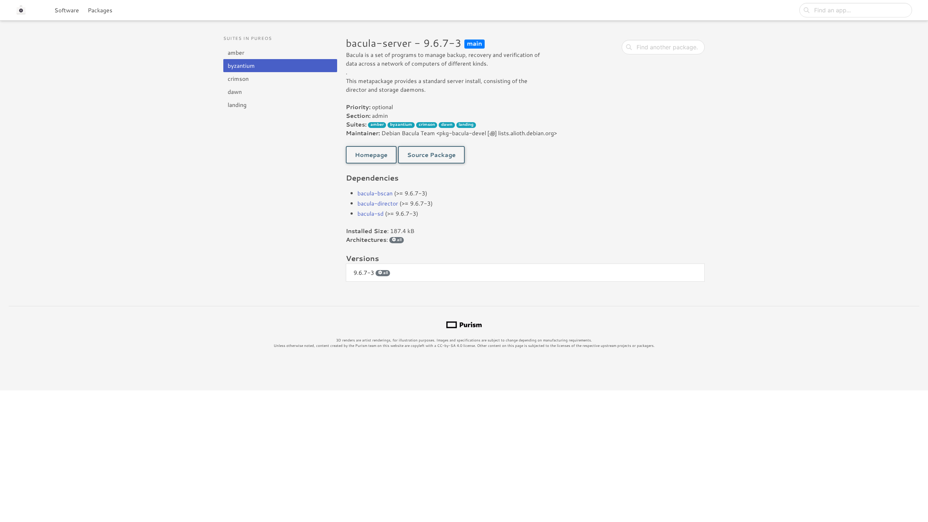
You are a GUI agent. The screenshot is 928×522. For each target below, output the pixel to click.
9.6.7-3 (370, 272)
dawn (235, 91)
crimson (238, 78)
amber (236, 52)
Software (66, 10)
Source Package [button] (431, 154)
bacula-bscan (375, 193)
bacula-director (377, 203)
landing (237, 104)
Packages (100, 10)
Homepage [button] (371, 154)
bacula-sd (370, 213)
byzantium (241, 65)
